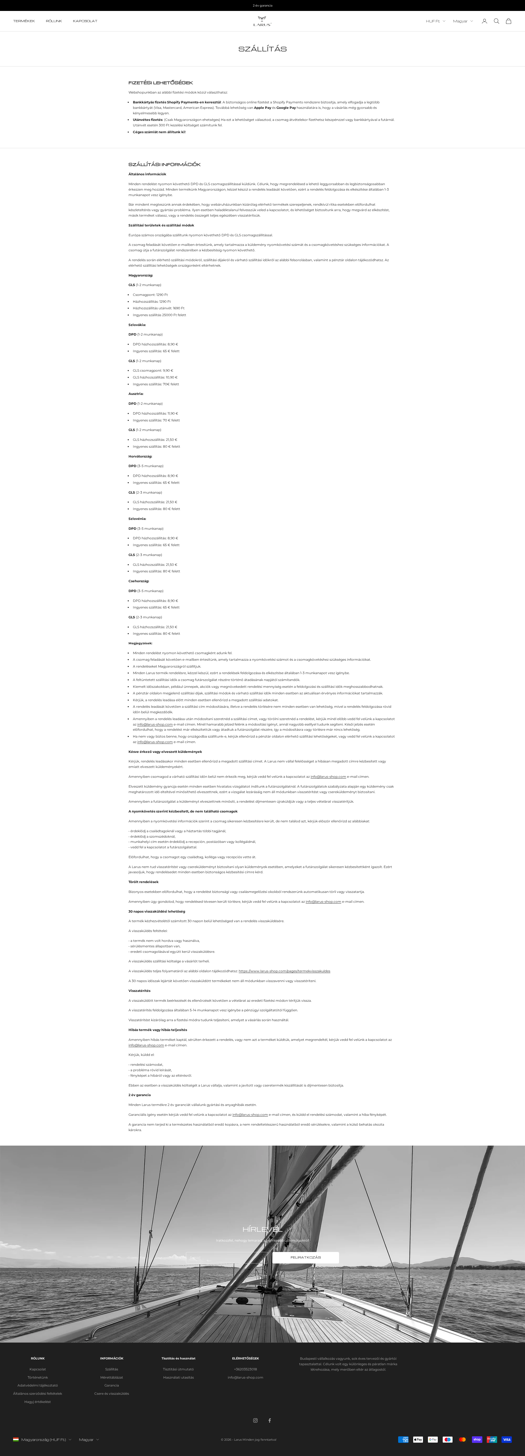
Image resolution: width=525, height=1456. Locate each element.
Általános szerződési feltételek (37, 1393)
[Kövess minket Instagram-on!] (255, 1420)
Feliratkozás (306, 1257)
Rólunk (54, 21)
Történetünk (38, 1377)
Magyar (460, 21)
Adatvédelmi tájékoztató (38, 1385)
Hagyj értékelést (37, 1402)
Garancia (111, 1385)
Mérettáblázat (111, 1377)
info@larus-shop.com (155, 724)
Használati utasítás (178, 1377)
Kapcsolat (85, 21)
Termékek (24, 21)
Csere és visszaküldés (111, 1393)
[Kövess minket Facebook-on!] (269, 1420)
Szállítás (111, 1369)
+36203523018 (245, 1369)
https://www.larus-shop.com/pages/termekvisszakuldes (284, 971)
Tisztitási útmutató (178, 1369)
